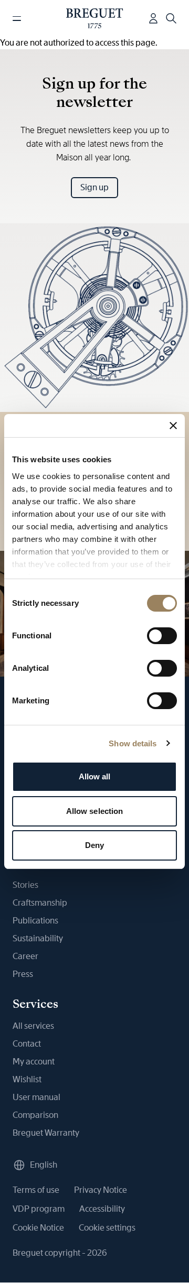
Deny (94, 845)
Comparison (35, 1115)
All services (33, 1025)
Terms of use (36, 1189)
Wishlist (27, 1079)
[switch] (162, 635)
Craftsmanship (40, 902)
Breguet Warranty (46, 1132)
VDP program (39, 1208)
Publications (35, 920)
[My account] (153, 18)
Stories (25, 884)
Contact (27, 1043)
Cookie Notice (38, 1227)
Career (25, 956)
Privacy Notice (100, 1189)
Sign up (94, 187)
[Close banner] (173, 425)
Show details (132, 743)
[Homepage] (94, 18)
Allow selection (94, 811)
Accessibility (102, 1208)
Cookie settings (107, 1227)
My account (34, 1061)
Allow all (95, 776)
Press (23, 974)
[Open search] (171, 18)
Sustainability (38, 938)
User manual (36, 1097)
